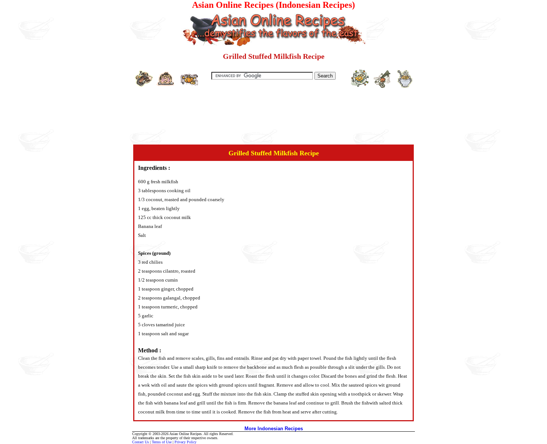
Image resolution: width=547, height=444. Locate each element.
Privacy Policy (185, 442)
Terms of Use (162, 442)
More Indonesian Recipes (273, 428)
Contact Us (140, 442)
